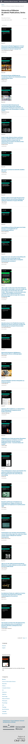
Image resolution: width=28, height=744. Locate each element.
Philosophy (4, 700)
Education (4, 683)
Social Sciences (5, 709)
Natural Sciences (6, 698)
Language (4, 711)
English (3, 647)
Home (2, 4)
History (4, 685)
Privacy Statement (15, 720)
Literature (4, 692)
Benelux (4, 679)
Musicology (4, 696)
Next (24, 638)
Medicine (4, 694)
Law (3, 705)
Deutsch (4, 645)
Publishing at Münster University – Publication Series (15, 1)
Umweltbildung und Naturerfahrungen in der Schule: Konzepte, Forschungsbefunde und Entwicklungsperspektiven (13, 229)
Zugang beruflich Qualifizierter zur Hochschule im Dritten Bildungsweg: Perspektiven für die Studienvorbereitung (12, 410)
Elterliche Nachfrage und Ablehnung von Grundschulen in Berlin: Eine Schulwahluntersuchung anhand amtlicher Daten (13, 77)
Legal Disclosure (6, 720)
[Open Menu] (1, 1)
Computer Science (6, 687)
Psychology (4, 702)
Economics (4, 713)
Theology (4, 707)
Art (3, 690)
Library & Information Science (9, 681)
